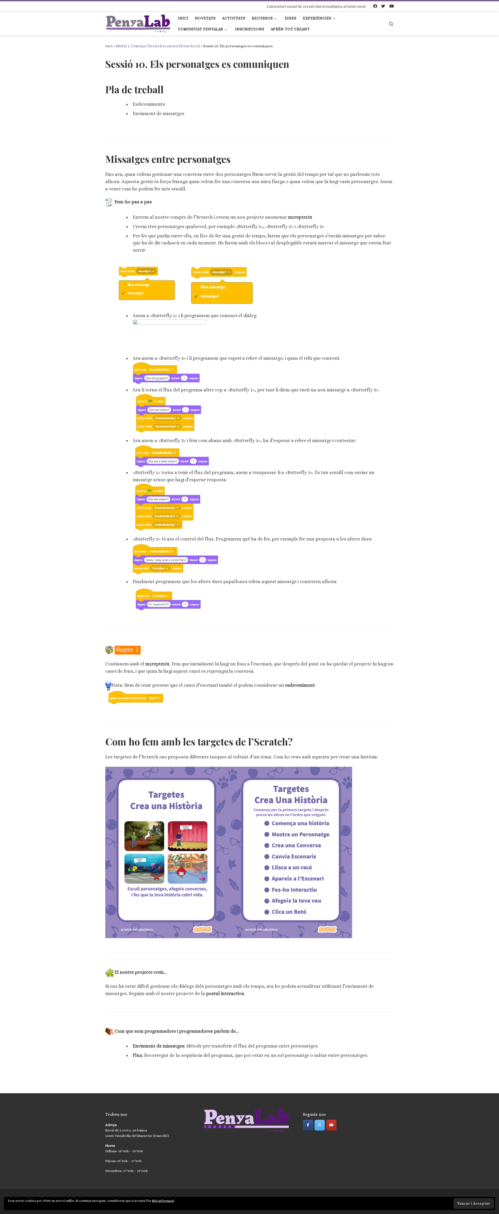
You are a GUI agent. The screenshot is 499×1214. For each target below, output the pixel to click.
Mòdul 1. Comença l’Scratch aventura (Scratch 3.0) (158, 46)
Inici (109, 46)
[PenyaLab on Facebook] (308, 1125)
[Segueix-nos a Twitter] (383, 6)
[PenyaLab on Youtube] (331, 1125)
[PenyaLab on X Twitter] (319, 1125)
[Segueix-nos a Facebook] (375, 6)
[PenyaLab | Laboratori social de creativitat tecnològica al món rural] (137, 22)
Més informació (163, 1201)
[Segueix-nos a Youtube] (391, 6)
